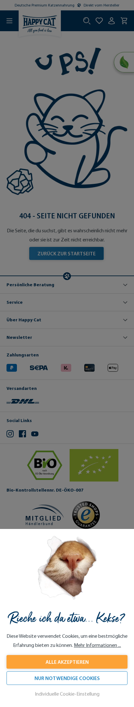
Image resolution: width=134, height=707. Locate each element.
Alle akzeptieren (67, 662)
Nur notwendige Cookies (67, 678)
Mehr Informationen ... (97, 645)
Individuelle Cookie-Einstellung (67, 694)
